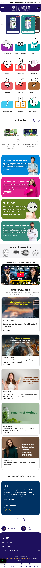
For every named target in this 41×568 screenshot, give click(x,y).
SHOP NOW (7, 170)
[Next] (38, 120)
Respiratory (20, 74)
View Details (7, 330)
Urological (33, 92)
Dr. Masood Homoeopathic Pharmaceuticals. (17, 558)
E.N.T (33, 54)
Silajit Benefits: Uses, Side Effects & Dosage (20, 325)
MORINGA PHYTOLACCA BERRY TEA (10, 145)
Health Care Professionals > (11, 235)
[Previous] (34, 120)
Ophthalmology (20, 54)
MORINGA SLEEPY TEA (30, 144)
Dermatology (33, 111)
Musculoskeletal (7, 111)
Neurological (7, 54)
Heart (7, 74)
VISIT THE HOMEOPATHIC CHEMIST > (13, 214)
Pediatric (20, 111)
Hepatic (20, 92)
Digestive (7, 92)
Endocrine (34, 74)
